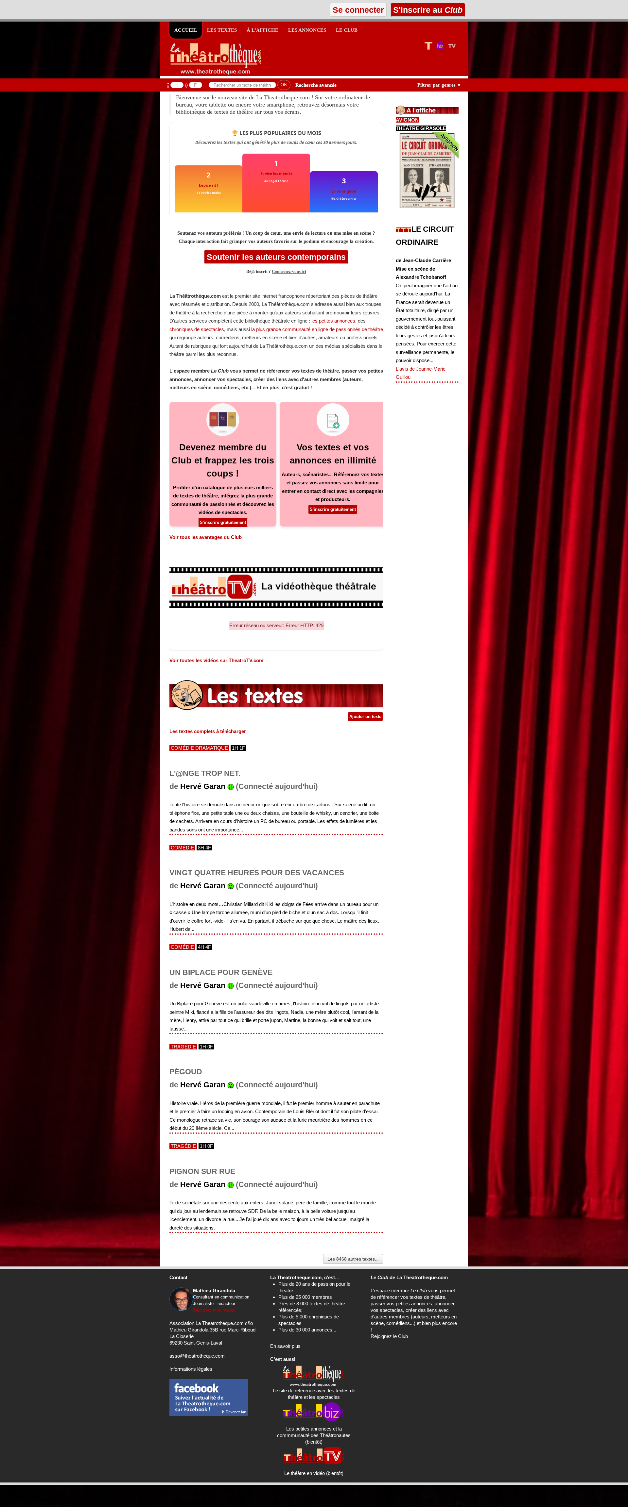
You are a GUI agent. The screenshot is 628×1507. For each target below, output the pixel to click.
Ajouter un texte (365, 716)
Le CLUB (347, 30)
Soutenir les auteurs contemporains (276, 256)
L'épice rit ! (208, 185)
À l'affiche (262, 30)
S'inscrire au (426, 9)
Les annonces (307, 30)
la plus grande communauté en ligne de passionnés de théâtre (317, 329)
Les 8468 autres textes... (353, 1259)
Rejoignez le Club (389, 1336)
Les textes (222, 30)
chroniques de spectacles (196, 329)
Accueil (185, 30)
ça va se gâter (344, 191)
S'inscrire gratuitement (223, 522)
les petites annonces (333, 321)
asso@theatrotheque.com (197, 1356)
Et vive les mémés (276, 173)
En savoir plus (285, 1346)
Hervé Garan (202, 786)
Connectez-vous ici (289, 271)
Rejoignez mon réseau (214, 1310)
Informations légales (190, 1369)
